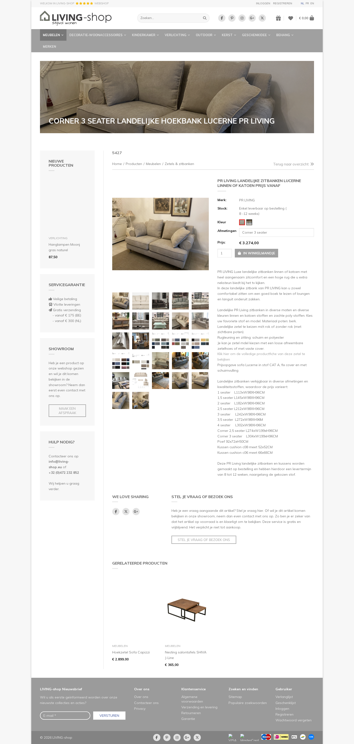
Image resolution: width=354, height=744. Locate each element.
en (312, 3)
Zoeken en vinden (243, 689)
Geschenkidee (254, 35)
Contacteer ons (146, 703)
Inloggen (263, 3)
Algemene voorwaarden (192, 699)
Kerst (227, 35)
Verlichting (175, 35)
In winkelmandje (258, 253)
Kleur (221, 222)
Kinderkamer (143, 35)
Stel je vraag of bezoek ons (204, 540)
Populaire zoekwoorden (248, 703)
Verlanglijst (284, 697)
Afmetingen (226, 231)
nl (302, 3)
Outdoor (204, 35)
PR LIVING (247, 200)
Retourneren (191, 713)
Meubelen (51, 35)
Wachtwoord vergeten (293, 720)
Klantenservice (193, 689)
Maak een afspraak (67, 410)
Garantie (188, 719)
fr (307, 3)
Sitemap (235, 697)
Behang (283, 35)
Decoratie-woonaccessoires (96, 35)
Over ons (141, 689)
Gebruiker (283, 689)
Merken (49, 46)
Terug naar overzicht (291, 164)
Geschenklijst (285, 703)
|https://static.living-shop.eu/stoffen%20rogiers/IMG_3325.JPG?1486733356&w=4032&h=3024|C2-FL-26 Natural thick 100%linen (242, 222)
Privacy (139, 708)
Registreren (282, 3)
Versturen (109, 715)
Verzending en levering (199, 707)
